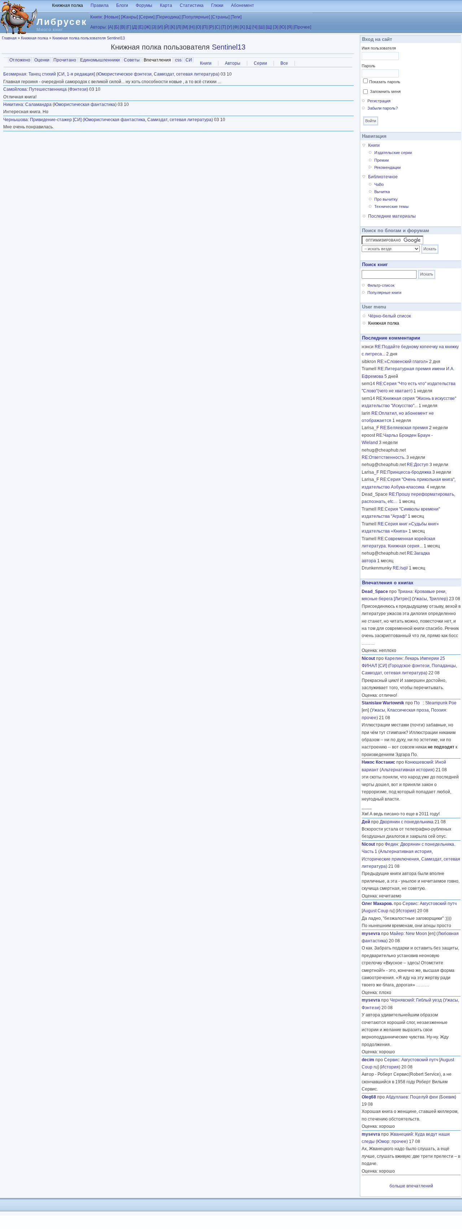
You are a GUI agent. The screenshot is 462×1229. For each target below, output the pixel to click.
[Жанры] (129, 17)
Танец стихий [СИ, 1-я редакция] (62, 74)
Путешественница (48, 89)
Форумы (144, 5)
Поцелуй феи (424, 1097)
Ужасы (420, 598)
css (178, 60)
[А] (110, 27)
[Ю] (282, 27)
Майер (397, 933)
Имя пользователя (379, 48)
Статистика (192, 5)
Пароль (368, 66)
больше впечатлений (411, 1186)
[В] (122, 27)
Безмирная (14, 74)
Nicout (368, 658)
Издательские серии (393, 152)
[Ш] (261, 27)
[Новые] (112, 17)
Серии (260, 63)
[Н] (192, 27)
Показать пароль (384, 82)
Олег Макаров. (377, 903)
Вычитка (382, 191)
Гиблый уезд (429, 1000)
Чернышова (15, 119)
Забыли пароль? (382, 108)
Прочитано (64, 60)
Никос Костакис (378, 762)
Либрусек (61, 22)
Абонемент (242, 5)
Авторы (232, 63)
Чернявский (402, 1000)
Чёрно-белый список (389, 316)
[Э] (275, 27)
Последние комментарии (391, 338)
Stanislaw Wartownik (383, 702)
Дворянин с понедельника (406, 821)
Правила (100, 5)
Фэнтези (78, 89)
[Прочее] (302, 27)
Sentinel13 (228, 47)
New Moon (416, 933)
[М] (185, 27)
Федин (391, 844)
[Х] (242, 27)
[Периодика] (168, 17)
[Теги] (236, 17)
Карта (166, 5)
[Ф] (236, 27)
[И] (160, 27)
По (418, 702)
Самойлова (15, 89)
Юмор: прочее (391, 1141)
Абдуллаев (397, 1097)
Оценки (41, 60)
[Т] (223, 27)
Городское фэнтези (409, 665)
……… (368, 643)
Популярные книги (384, 292)
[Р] (211, 27)
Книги (206, 63)
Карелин (393, 658)
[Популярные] (196, 17)
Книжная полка (67, 5)
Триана (405, 591)
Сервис (410, 903)
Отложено (19, 60)
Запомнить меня (385, 91)
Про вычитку (386, 199)
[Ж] (147, 27)
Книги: (96, 17)
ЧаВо (379, 184)
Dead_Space (375, 591)
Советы (132, 60)
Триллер (437, 598)
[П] (205, 27)
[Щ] (269, 27)
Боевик (447, 1097)
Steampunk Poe (441, 702)
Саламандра (38, 104)
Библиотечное (383, 176)
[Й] (166, 27)
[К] (172, 27)
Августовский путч (438, 903)
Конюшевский (419, 762)
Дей (366, 821)
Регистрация (379, 101)
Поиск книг (375, 264)
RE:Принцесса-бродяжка (405, 472)
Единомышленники (100, 60)
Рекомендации (387, 167)
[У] (229, 27)
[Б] (116, 27)
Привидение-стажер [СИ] (56, 119)
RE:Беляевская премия (404, 427)
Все (284, 63)
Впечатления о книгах (387, 582)
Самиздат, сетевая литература (186, 74)
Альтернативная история (407, 769)
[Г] (128, 27)
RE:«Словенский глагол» (402, 361)
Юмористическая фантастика (84, 104)
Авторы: (98, 27)
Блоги (122, 5)
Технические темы (391, 206)
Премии (381, 160)
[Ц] (248, 27)
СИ (189, 60)
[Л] (178, 27)
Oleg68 (369, 1097)
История (406, 910)
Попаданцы (444, 665)
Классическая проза (408, 710)
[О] (198, 27)
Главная (9, 38)
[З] (154, 27)
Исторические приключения (390, 859)
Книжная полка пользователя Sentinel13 (88, 38)
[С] (217, 27)
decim (368, 1059)
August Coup (375, 910)
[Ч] (254, 27)
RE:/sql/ (400, 568)
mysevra (371, 933)
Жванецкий (401, 1134)
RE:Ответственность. (383, 457)
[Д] (134, 27)
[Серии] (146, 17)
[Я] (289, 27)
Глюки (217, 5)
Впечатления (158, 60)
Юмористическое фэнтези (124, 74)
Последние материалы (392, 216)
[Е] (140, 27)
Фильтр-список (381, 285)
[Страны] (220, 17)
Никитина (13, 104)
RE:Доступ (417, 464)
